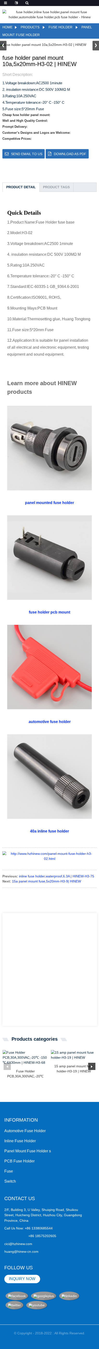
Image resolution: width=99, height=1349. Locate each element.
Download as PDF (70, 154)
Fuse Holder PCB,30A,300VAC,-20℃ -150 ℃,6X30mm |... (25, 1074)
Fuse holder (60, 27)
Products (30, 27)
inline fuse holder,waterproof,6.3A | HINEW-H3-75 (56, 876)
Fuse (8, 1171)
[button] (96, 45)
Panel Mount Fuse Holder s (27, 1151)
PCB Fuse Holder (19, 1161)
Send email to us (26, 154)
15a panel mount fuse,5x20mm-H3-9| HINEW (46, 881)
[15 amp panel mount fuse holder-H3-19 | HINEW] (73, 1055)
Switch (10, 1181)
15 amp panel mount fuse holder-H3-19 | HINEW (73, 1068)
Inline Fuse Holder (20, 1141)
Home (7, 27)
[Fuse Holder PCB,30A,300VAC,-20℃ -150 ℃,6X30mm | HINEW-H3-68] (25, 1057)
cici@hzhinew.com (18, 1244)
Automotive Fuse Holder (25, 1131)
